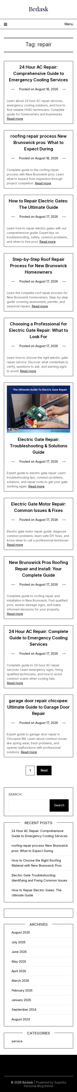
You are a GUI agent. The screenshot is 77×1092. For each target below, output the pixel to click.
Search (14, 794)
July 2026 (18, 942)
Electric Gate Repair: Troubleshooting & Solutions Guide (38, 446)
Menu (68, 24)
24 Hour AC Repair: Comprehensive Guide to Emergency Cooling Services (38, 73)
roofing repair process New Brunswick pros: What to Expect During (38, 142)
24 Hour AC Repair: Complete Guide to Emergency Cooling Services (38, 638)
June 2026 (19, 952)
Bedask (38, 9)
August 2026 (21, 932)
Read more (15, 119)
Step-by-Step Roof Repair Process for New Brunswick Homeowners (38, 266)
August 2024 (21, 1019)
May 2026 (19, 961)
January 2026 (21, 1000)
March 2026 (20, 981)
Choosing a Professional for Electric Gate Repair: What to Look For (38, 330)
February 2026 (22, 990)
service (17, 1041)
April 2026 (19, 971)
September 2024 (24, 1009)
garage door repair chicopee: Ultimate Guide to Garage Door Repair (38, 707)
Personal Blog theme (38, 1086)
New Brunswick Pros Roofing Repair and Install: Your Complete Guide (38, 569)
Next (44, 770)
